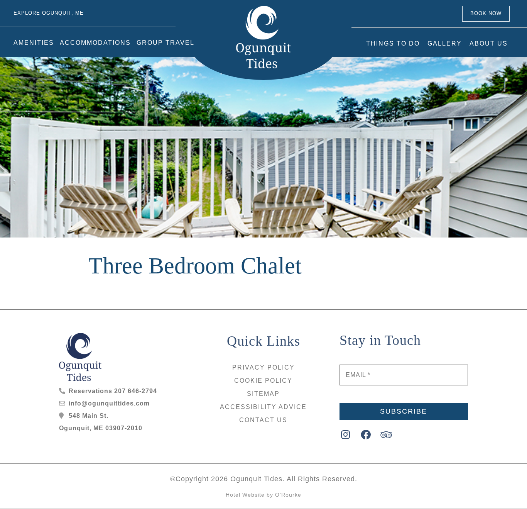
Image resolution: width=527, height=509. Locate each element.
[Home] (263, 41)
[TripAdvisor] (386, 434)
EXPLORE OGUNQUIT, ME (46, 17)
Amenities (34, 51)
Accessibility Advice (263, 407)
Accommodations (95, 51)
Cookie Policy (263, 380)
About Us (489, 52)
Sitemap (263, 393)
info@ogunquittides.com (109, 403)
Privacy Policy (263, 367)
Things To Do (393, 52)
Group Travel (165, 51)
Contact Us (263, 420)
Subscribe (403, 411)
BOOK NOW (487, 17)
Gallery (444, 52)
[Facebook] (366, 434)
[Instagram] (346, 434)
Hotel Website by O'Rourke (263, 495)
